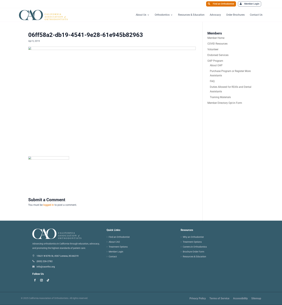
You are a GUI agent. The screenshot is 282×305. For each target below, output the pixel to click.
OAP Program (215, 60)
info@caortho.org (46, 266)
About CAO (114, 242)
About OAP (216, 65)
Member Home (215, 37)
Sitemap (256, 298)
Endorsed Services (217, 55)
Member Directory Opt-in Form (224, 102)
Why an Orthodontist (193, 237)
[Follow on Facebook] (35, 280)
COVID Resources (217, 43)
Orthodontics (162, 14)
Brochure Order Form (193, 251)
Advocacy (215, 14)
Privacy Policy (197, 298)
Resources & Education (191, 14)
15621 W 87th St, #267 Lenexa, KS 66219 (57, 256)
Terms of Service (219, 298)
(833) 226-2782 (45, 261)
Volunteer (212, 49)
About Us (141, 14)
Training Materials (220, 97)
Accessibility (240, 298)
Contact (113, 256)
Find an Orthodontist (223, 3)
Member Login (251, 3)
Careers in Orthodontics (195, 247)
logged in (48, 204)
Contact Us (256, 14)
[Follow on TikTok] (48, 280)
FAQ (212, 81)
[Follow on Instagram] (41, 280)
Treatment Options (118, 247)
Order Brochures (235, 14)
